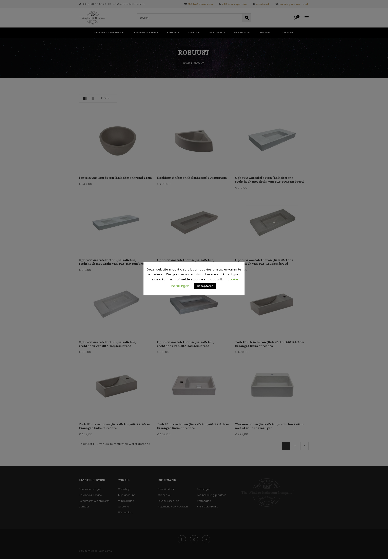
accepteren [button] (205, 286)
